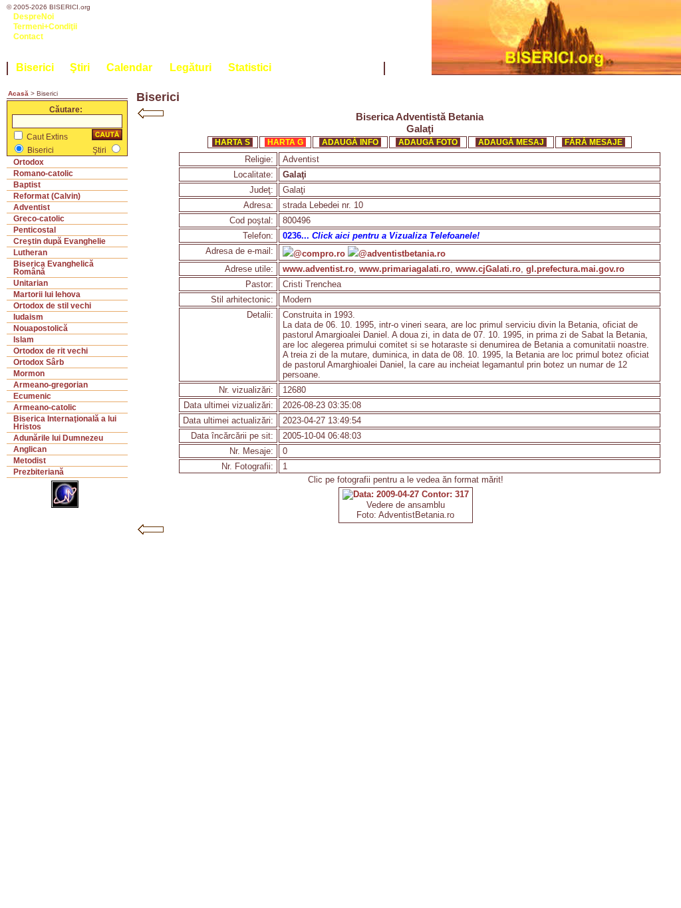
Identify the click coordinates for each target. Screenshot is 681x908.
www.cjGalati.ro (488, 269)
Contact (28, 36)
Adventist (31, 207)
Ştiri (80, 67)
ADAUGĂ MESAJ (511, 142)
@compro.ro (319, 254)
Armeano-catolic (44, 407)
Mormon (29, 374)
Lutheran (30, 253)
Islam (23, 340)
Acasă (18, 93)
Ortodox (28, 162)
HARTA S (232, 142)
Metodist (29, 461)
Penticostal (34, 230)
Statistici (249, 67)
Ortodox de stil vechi (52, 306)
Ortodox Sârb (38, 362)
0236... (381, 236)
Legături (190, 67)
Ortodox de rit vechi (50, 351)
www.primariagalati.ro (404, 269)
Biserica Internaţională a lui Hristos (64, 423)
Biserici (35, 67)
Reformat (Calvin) (46, 196)
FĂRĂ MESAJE (593, 142)
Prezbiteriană (38, 472)
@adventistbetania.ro (402, 254)
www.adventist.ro (318, 269)
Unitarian (30, 283)
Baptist (27, 185)
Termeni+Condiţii (45, 26)
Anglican (30, 449)
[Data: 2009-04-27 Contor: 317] (405, 494)
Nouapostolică (40, 328)
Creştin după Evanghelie (59, 241)
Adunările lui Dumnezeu (58, 438)
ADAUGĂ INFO (350, 142)
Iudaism (28, 317)
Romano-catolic (43, 173)
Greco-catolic (39, 219)
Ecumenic (32, 396)
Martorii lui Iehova (46, 294)
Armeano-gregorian (50, 385)
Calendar (129, 67)
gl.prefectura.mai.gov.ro (575, 269)
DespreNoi (33, 16)
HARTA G (285, 142)
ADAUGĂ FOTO (428, 142)
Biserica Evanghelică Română (53, 268)
